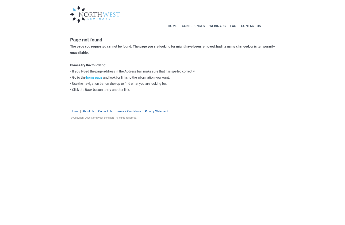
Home (172, 26)
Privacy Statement (156, 111)
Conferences (193, 26)
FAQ (233, 26)
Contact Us (251, 26)
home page (94, 77)
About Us (88, 111)
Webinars (217, 26)
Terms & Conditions (128, 111)
